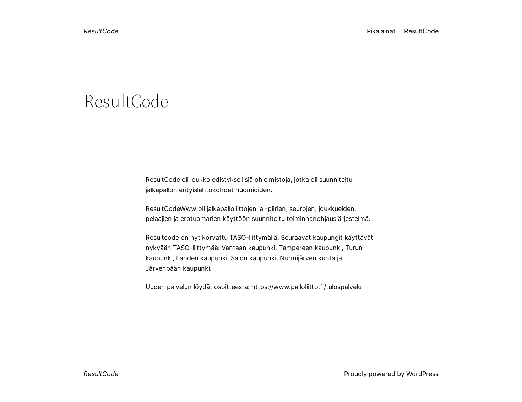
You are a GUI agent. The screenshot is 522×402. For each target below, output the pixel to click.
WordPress (422, 373)
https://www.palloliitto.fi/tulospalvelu (306, 286)
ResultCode (101, 31)
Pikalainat (381, 31)
